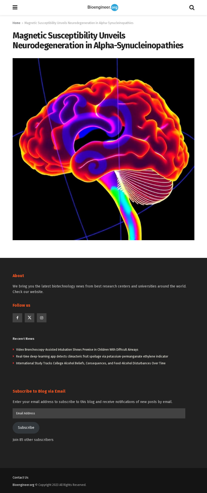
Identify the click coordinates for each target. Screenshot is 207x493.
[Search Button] (191, 7)
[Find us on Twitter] (29, 317)
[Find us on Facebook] (17, 317)
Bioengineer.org (23, 485)
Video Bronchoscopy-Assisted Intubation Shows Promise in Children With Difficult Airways (77, 349)
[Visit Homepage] (103, 7)
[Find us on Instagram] (41, 317)
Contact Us (21, 477)
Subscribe (26, 427)
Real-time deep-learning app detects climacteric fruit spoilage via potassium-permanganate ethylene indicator (92, 356)
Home (16, 23)
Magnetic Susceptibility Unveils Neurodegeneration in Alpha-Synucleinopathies (79, 23)
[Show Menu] (15, 7)
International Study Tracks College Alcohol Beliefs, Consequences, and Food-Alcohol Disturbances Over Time (91, 363)
